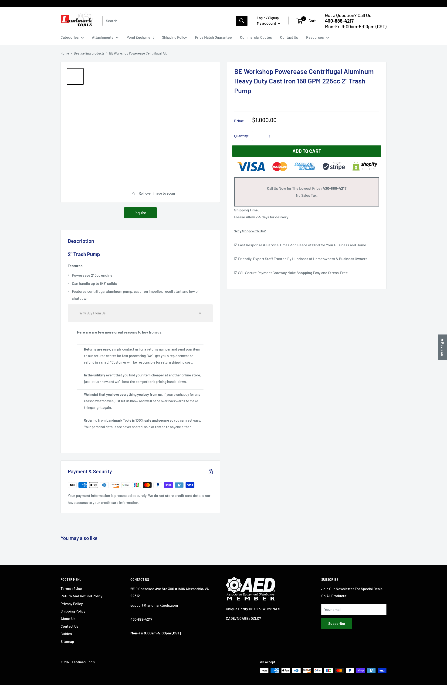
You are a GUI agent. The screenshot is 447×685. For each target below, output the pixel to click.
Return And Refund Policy (81, 596)
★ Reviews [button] (442, 347)
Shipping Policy (174, 37)
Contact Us (289, 37)
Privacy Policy (72, 603)
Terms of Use (71, 588)
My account (267, 23)
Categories (70, 37)
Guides (66, 633)
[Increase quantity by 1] (282, 136)
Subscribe (336, 623)
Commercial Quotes (256, 37)
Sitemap (67, 641)
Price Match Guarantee (213, 37)
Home (65, 53)
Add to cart (306, 151)
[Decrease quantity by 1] (257, 136)
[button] (140, 313)
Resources (315, 37)
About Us (68, 618)
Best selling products (89, 53)
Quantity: (241, 136)
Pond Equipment (140, 37)
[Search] (241, 21)
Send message (224, 67)
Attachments (102, 37)
